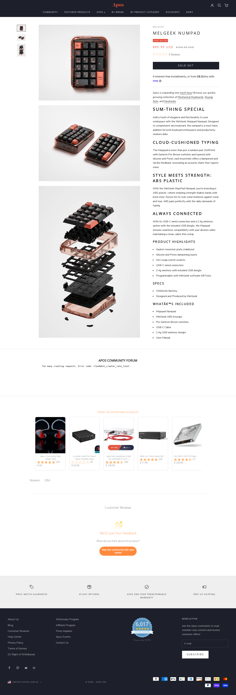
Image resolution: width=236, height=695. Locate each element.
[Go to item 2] (21, 37)
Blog (10, 625)
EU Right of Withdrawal (21, 654)
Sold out (186, 65)
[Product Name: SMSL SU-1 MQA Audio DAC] (153, 443)
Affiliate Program (65, 625)
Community (50, 12)
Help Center (15, 637)
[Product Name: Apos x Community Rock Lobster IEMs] (50, 443)
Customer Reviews (18, 631)
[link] (142, 630)
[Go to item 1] (21, 28)
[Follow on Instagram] (17, 667)
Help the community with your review (118, 551)
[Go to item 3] (21, 50)
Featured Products (77, 12)
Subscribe (195, 654)
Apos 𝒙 (101, 12)
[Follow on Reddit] (26, 667)
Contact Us (62, 643)
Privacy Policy (15, 643)
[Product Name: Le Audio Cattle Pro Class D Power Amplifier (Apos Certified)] (84, 443)
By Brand (118, 12)
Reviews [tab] (35, 480)
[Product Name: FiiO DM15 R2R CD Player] (187, 443)
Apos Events (63, 637)
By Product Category (145, 12)
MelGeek (158, 26)
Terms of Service (17, 648)
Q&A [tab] (47, 480)
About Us (13, 619)
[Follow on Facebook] (9, 667)
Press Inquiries (64, 631)
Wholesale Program (67, 619)
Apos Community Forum (118, 360)
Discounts (173, 12)
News (189, 12)
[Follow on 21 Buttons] (34, 667)
